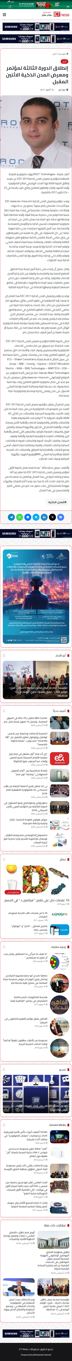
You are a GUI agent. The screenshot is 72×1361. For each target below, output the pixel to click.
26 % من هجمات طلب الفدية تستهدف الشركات (27, 915)
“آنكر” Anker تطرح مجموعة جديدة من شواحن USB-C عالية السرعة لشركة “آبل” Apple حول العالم (26, 1152)
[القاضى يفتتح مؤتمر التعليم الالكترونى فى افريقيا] (59, 1026)
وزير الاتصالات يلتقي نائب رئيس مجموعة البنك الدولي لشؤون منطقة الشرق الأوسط (25, 1167)
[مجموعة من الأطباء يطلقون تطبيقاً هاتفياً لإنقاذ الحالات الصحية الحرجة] (59, 1048)
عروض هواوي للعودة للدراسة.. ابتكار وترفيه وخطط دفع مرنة (28, 821)
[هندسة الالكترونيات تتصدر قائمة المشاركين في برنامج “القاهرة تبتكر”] (59, 1005)
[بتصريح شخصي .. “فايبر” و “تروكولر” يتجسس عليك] (59, 929)
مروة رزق (62, 90)
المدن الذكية (56, 502)
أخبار (54, 54)
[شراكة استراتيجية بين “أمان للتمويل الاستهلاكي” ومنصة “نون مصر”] (59, 775)
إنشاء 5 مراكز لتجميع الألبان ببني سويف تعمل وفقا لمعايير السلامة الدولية (27, 1205)
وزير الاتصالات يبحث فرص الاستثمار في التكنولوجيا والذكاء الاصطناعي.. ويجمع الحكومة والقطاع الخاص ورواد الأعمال (19, 1306)
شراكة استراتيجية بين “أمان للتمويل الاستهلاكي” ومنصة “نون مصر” (29, 772)
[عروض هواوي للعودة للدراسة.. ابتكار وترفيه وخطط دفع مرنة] (59, 824)
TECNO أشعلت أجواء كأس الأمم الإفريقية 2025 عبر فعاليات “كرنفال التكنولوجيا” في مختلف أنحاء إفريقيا (25, 1136)
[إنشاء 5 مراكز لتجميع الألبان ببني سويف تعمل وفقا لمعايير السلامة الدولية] (59, 1207)
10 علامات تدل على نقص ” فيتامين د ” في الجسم (37, 900)
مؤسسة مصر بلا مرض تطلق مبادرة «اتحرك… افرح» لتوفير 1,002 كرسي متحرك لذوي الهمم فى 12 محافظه (38, 691)
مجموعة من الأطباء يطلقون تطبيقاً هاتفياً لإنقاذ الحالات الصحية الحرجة (25, 1042)
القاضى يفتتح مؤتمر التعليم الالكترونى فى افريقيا (25, 1020)
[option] (36, 680)
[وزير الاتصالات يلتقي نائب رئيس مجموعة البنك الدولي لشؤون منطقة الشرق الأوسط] (59, 1171)
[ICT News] (55, 14)
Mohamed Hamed (42, 1355)
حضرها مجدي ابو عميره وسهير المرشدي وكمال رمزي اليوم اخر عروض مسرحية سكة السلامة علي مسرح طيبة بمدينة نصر (25, 979)
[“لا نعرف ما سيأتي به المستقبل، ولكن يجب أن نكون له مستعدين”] (59, 961)
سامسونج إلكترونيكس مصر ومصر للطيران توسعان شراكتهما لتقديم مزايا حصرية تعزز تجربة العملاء (25, 839)
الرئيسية (62, 54)
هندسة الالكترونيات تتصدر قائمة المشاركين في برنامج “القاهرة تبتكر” (28, 999)
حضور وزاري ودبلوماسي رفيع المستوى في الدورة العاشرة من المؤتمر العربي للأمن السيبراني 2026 (25, 806)
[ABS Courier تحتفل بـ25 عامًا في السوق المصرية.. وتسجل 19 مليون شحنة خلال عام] (59, 722)
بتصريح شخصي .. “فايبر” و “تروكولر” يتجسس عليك (29, 928)
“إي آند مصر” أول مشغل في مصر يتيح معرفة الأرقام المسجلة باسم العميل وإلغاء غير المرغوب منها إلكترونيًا (28, 757)
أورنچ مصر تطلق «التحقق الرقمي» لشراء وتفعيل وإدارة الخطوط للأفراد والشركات (19, 1235)
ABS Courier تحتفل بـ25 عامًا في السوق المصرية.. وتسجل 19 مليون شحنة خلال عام (25, 720)
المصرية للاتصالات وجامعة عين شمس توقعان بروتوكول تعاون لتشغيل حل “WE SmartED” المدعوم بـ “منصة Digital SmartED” (26, 739)
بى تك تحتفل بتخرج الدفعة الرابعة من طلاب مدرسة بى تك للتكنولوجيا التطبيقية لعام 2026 (25, 790)
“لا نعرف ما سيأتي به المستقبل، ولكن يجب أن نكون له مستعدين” (25, 956)
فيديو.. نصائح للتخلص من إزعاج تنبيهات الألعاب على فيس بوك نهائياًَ (38, 1107)
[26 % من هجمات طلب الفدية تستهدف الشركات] (59, 914)
